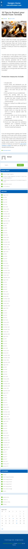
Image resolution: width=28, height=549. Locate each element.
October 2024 (6, 246)
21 (16, 520)
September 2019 (6, 390)
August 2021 (5, 336)
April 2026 (5, 204)
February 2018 (6, 435)
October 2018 (6, 416)
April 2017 (5, 459)
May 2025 (5, 230)
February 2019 (6, 407)
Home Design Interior (7, 481)
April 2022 (5, 317)
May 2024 (5, 258)
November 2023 (6, 272)
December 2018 (6, 412)
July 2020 (5, 367)
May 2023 (5, 287)
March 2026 (5, 206)
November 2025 (6, 216)
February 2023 (6, 294)
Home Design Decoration (8, 477)
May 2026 (5, 202)
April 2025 (5, 232)
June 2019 (5, 397)
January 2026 (5, 211)
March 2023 (5, 291)
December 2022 (6, 298)
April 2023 (5, 289)
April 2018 (5, 430)
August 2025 (5, 223)
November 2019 (6, 386)
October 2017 (6, 445)
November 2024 (6, 244)
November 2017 (6, 442)
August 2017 (5, 449)
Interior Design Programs (8, 174)
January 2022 (5, 324)
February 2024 (6, 265)
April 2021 (5, 345)
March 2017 (5, 461)
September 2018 (6, 419)
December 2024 (6, 242)
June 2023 (5, 284)
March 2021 (5, 348)
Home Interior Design (7, 488)
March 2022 (5, 320)
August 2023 (5, 279)
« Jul (2, 528)
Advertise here (6, 497)
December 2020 (6, 355)
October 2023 (6, 275)
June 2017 (5, 454)
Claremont (19, 543)
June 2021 (5, 341)
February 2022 (6, 322)
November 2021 (6, 329)
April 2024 (5, 261)
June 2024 (5, 256)
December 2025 (6, 213)
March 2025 (5, 235)
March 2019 (5, 404)
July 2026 (5, 197)
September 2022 (6, 305)
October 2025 (6, 218)
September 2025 (6, 221)
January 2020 (5, 381)
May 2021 (5, 343)
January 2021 (5, 353)
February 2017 (6, 463)
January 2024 (5, 268)
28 (16, 523)
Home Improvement (7, 150)
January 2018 (5, 437)
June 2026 (5, 199)
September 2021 (6, 334)
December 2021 (6, 327)
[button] (1, 5)
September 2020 (6, 362)
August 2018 (5, 421)
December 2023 (6, 270)
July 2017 (5, 452)
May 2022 (5, 315)
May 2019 (5, 400)
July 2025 (5, 225)
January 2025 (5, 239)
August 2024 (5, 251)
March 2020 (5, 376)
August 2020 (5, 364)
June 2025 (5, 228)
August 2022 (5, 308)
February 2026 (6, 209)
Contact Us (5, 499)
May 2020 (5, 371)
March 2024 (5, 263)
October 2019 (6, 388)
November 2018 (6, 414)
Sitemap (4, 504)
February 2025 (6, 237)
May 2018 (5, 428)
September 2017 (6, 447)
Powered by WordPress (8, 543)
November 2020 (6, 357)
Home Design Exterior (7, 479)
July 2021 (5, 338)
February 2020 (6, 378)
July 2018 (5, 423)
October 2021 (6, 331)
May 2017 (5, 456)
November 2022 (6, 301)
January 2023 (5, 296)
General (4, 474)
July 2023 (5, 282)
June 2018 (5, 426)
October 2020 (6, 360)
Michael (5, 18)
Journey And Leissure (7, 184)
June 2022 (5, 312)
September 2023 (6, 277)
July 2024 (5, 254)
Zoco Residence (6, 186)
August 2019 (5, 393)
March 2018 (5, 433)
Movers (4, 491)
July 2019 (5, 395)
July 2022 (5, 310)
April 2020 (5, 374)
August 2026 (5, 195)
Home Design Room (7, 484)
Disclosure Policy (6, 502)
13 (13, 518)
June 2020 (5, 369)
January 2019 (5, 409)
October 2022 (6, 303)
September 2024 (6, 249)
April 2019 (5, 402)
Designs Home (14, 3)
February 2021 (6, 350)
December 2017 (6, 440)
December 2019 (6, 383)
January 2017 (5, 466)
